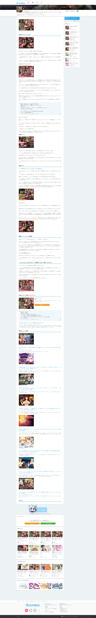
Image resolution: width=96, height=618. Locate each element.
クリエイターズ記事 (41, 14)
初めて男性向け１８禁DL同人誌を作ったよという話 (23, 571)
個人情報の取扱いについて (63, 609)
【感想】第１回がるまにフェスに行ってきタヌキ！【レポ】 (45, 571)
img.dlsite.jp (22, 31)
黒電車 (30, 14)
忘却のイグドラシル (25, 14)
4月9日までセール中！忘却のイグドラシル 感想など (45, 538)
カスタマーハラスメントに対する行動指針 (51, 608)
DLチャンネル (20, 3)
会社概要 (46, 606)
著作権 (61, 606)
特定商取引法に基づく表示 (63, 608)
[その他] (79, 11)
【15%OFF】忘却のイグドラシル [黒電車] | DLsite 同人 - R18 (31, 113)
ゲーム (61, 8)
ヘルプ (46, 609)
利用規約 (46, 607)
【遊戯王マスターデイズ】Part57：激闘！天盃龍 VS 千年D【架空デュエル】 (34, 552)
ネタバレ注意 (35, 14)
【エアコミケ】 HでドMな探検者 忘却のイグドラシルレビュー (57, 539)
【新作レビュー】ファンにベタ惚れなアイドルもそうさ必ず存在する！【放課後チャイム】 (73, 63)
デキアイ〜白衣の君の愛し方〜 (73, 58)
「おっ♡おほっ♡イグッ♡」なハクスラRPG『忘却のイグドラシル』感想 (34, 539)
